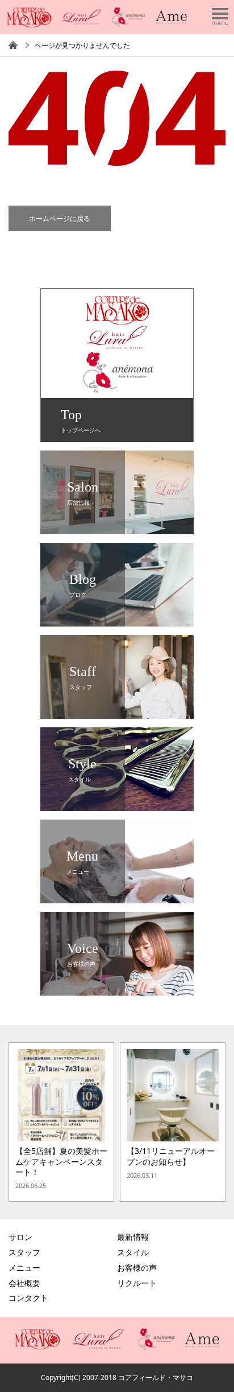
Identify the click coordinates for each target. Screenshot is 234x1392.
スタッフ (24, 1252)
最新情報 (133, 1236)
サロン (20, 1236)
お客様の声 (137, 1267)
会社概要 (24, 1283)
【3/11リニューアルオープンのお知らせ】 (171, 1156)
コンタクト (28, 1297)
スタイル (133, 1252)
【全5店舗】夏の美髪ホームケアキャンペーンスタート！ (61, 1161)
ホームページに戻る (59, 218)
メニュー (24, 1267)
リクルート (137, 1283)
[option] (61, 1122)
